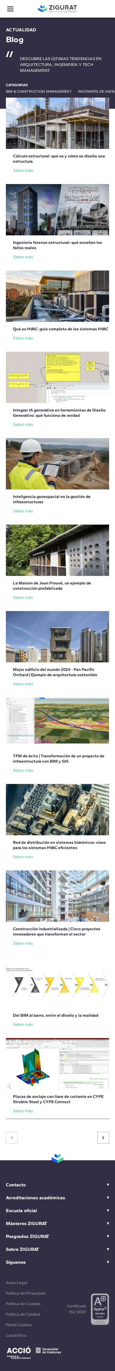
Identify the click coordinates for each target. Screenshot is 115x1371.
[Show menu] (10, 9)
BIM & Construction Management (39, 91)
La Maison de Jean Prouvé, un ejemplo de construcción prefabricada (52, 586)
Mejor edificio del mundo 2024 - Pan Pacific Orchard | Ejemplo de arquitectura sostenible (55, 672)
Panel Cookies (19, 1324)
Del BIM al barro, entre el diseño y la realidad (55, 1015)
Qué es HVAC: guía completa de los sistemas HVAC (60, 328)
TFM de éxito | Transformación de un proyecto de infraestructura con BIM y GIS (58, 758)
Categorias (17, 85)
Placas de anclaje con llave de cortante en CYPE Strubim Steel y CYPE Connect (58, 1099)
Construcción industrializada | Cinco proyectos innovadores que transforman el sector (56, 931)
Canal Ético (16, 1335)
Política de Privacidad (26, 1293)
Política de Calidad (23, 1314)
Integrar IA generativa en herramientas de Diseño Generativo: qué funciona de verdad (59, 413)
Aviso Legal (16, 1282)
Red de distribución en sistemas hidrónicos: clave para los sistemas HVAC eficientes (59, 845)
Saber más (23, 170)
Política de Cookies (23, 1303)
